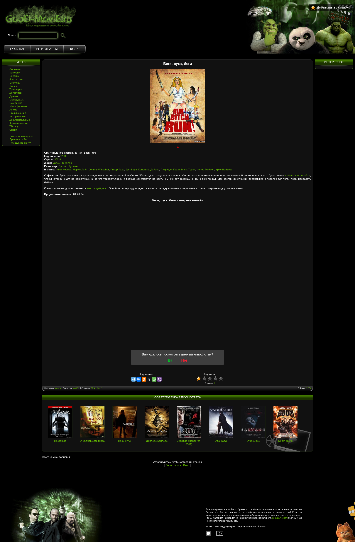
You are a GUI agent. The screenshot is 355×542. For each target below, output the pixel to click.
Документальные (19, 119)
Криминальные (18, 123)
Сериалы (15, 69)
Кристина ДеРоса (148, 169)
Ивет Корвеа (64, 169)
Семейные (15, 102)
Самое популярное (21, 136)
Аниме (13, 109)
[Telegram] (133, 379)
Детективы (15, 92)
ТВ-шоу (13, 126)
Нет (184, 360)
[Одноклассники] (144, 379)
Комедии (14, 72)
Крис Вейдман (224, 169)
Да (170, 360)
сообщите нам (279, 518)
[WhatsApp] (154, 379)
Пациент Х (124, 440)
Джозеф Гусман (68, 166)
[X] (149, 379)
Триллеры (15, 89)
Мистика (14, 82)
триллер (67, 162)
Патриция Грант (170, 169)
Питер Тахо (117, 169)
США (58, 159)
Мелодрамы (16, 99)
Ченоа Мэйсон (205, 169)
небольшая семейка (297, 175)
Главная (17, 49)
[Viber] (159, 379)
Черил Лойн (80, 169)
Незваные (60, 440)
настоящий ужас (97, 188)
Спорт (13, 129)
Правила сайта (18, 139)
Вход (75, 49)
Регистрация (47, 49)
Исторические (17, 116)
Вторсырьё (253, 440)
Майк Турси (188, 169)
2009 (64, 156)
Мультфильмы (18, 106)
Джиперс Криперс (157, 440)
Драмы (13, 96)
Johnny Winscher (99, 169)
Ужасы (13, 86)
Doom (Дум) (285, 440)
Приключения (17, 112)
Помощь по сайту (20, 142)
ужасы (56, 162)
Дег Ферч (131, 169)
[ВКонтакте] (138, 379)
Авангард (221, 440)
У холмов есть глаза (92, 440)
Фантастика (16, 79)
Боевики (14, 75)
